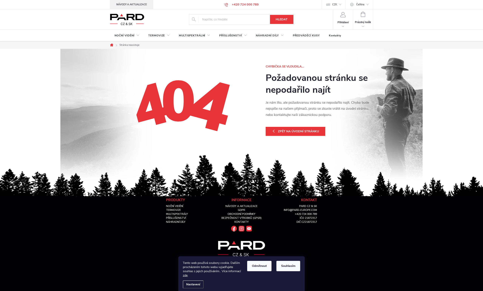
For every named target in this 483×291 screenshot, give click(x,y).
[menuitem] (127, 35)
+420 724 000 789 (306, 214)
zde (185, 275)
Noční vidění (174, 206)
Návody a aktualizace (131, 4)
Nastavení (193, 284)
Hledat (282, 19)
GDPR (241, 210)
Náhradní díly (175, 222)
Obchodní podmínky (241, 214)
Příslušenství (176, 218)
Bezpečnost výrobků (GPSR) (241, 218)
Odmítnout (259, 266)
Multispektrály (177, 214)
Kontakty (242, 222)
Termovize (173, 210)
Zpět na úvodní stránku (298, 131)
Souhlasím (288, 266)
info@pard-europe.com (300, 210)
